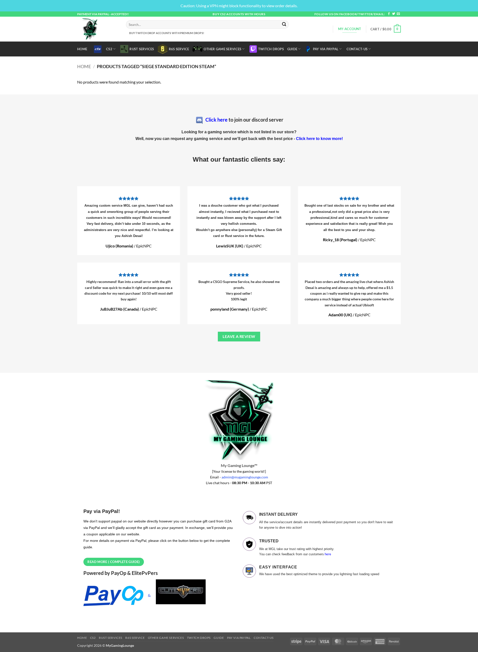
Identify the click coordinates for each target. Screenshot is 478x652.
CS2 (109, 49)
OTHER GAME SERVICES (222, 49)
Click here (216, 120)
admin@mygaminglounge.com (245, 477)
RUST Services (141, 49)
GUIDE (292, 49)
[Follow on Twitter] (393, 14)
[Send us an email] (398, 14)
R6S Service (179, 49)
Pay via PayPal (326, 49)
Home (82, 49)
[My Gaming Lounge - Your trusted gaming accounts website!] (98, 29)
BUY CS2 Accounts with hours (239, 14)
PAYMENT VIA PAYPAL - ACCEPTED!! (103, 14)
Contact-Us (357, 49)
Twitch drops (271, 49)
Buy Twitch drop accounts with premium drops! (166, 33)
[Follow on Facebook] (388, 14)
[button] (385, 29)
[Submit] (284, 24)
